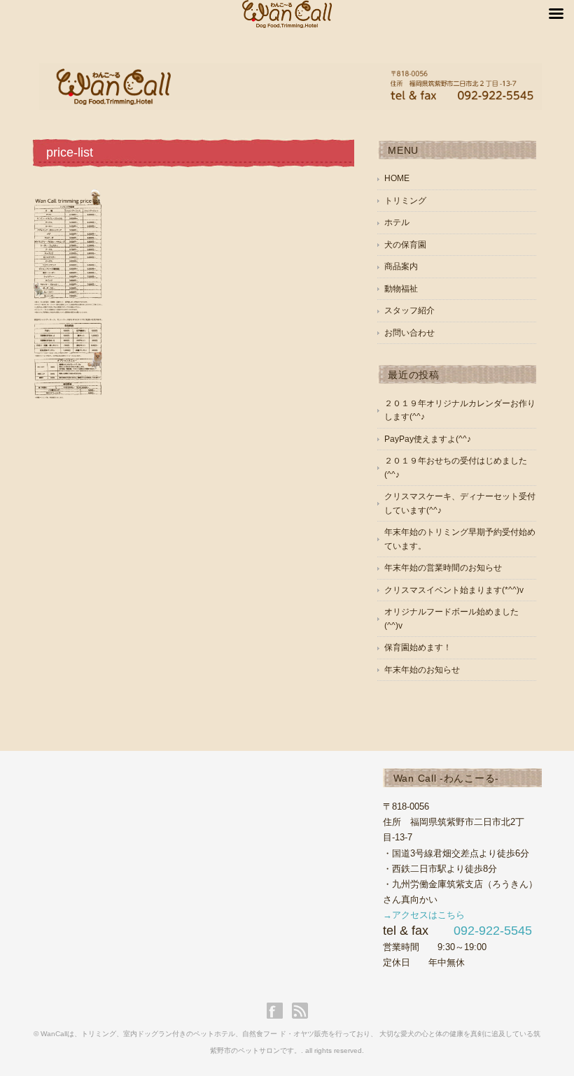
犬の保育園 (405, 245)
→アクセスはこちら (424, 915)
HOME (397, 178)
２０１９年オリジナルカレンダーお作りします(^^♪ (460, 410)
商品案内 (401, 266)
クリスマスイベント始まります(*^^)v (454, 590)
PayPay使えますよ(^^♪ (427, 439)
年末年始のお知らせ (422, 670)
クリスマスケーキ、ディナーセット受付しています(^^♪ (460, 503)
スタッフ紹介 (409, 310)
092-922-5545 (493, 931)
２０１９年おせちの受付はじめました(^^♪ (455, 468)
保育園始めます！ (417, 647)
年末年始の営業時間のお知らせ (443, 568)
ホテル (397, 222)
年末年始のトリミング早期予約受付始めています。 (460, 539)
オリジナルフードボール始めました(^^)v (451, 619)
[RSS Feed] (300, 1010)
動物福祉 (401, 289)
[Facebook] (278, 1010)
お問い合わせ (409, 333)
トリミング (405, 201)
